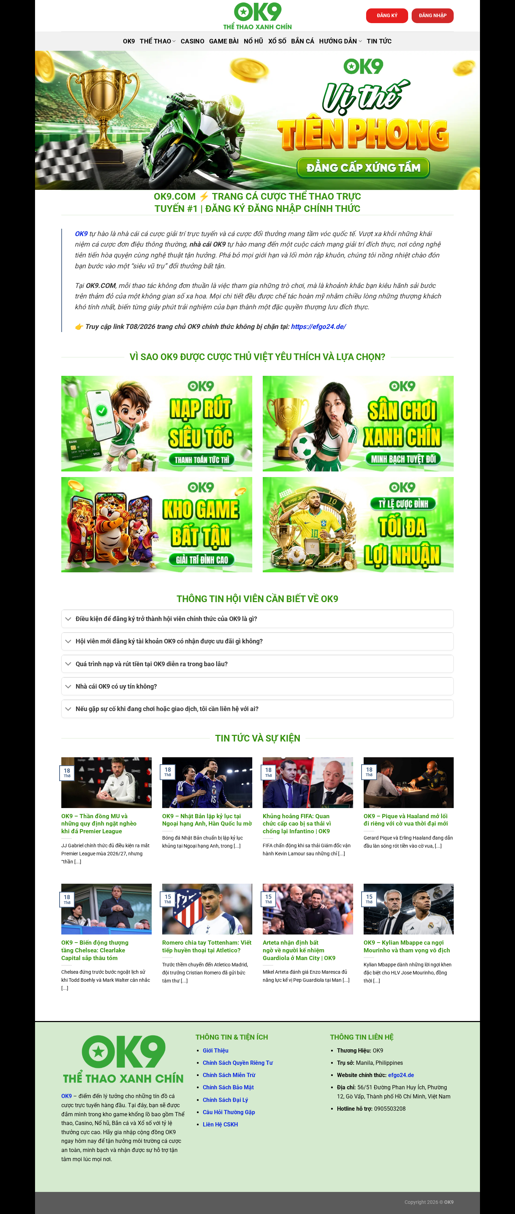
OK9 (129, 41)
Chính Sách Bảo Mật (228, 1087)
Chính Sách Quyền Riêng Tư (238, 1063)
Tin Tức (379, 41)
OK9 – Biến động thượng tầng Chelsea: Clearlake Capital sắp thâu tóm (95, 950)
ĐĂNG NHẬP (433, 15)
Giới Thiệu (215, 1050)
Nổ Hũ (253, 41)
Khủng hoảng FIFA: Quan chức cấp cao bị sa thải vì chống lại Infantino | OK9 (297, 824)
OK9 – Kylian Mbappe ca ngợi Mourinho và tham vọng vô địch (407, 946)
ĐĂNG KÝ (387, 15)
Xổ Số (277, 41)
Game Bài (224, 41)
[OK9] (257, 16)
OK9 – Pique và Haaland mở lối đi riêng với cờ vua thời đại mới (406, 820)
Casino (192, 41)
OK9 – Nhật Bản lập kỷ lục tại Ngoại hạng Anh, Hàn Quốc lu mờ (207, 820)
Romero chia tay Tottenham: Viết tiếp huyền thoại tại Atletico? (207, 946)
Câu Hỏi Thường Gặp (229, 1112)
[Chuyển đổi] (68, 619)
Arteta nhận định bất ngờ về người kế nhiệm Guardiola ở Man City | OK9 (299, 950)
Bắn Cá (302, 41)
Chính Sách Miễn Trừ (229, 1075)
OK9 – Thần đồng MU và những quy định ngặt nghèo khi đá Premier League (99, 824)
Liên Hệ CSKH (220, 1124)
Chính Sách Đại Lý (225, 1100)
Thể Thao (155, 41)
